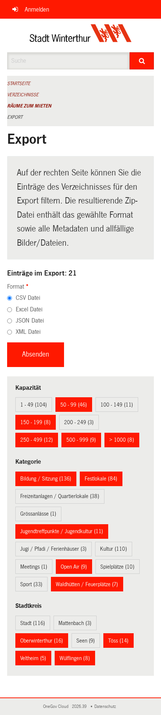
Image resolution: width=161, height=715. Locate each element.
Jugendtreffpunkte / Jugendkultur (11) (61, 531)
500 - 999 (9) (81, 440)
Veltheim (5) (33, 658)
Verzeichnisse (23, 94)
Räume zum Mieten (29, 106)
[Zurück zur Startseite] (81, 35)
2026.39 (80, 706)
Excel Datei (29, 309)
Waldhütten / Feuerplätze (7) (87, 584)
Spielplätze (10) (117, 567)
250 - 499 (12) (36, 440)
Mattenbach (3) (74, 623)
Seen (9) (85, 641)
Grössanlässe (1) (38, 514)
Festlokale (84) (101, 479)
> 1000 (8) (121, 440)
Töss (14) (118, 641)
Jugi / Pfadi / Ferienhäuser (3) (53, 549)
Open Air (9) (74, 567)
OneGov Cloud (57, 706)
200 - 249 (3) (79, 422)
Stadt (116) (32, 623)
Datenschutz (106, 706)
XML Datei (28, 332)
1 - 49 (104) (33, 405)
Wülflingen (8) (75, 658)
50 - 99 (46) (73, 405)
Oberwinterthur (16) (41, 641)
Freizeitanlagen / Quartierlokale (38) (59, 496)
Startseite (18, 83)
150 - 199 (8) (35, 422)
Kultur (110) (113, 549)
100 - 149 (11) (116, 405)
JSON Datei (30, 320)
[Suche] (142, 60)
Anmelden (37, 9)
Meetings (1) (33, 567)
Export (14, 117)
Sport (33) (31, 584)
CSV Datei (28, 298)
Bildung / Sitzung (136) (45, 479)
